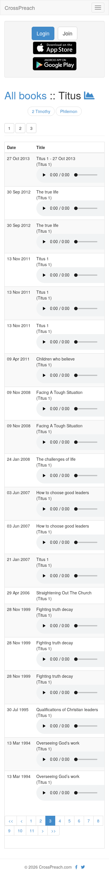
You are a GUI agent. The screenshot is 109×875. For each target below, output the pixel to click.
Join (67, 33)
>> (53, 830)
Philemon (68, 111)
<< (10, 821)
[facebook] (76, 867)
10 (20, 830)
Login (43, 33)
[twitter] (83, 867)
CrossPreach (20, 7)
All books (25, 94)
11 (32, 830)
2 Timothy (41, 111)
